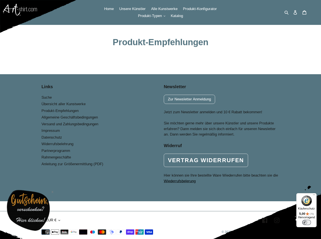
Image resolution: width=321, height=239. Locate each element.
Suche (46, 97)
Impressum (50, 131)
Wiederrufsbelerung (180, 181)
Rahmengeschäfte (56, 157)
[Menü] (314, 195)
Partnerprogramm (55, 151)
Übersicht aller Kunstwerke (63, 104)
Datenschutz (51, 137)
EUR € (51, 220)
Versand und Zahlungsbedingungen (69, 124)
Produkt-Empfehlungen (60, 111)
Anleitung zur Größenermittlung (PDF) (72, 164)
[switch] (306, 222)
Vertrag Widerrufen (206, 160)
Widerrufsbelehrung (57, 144)
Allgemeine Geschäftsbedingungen (69, 117)
